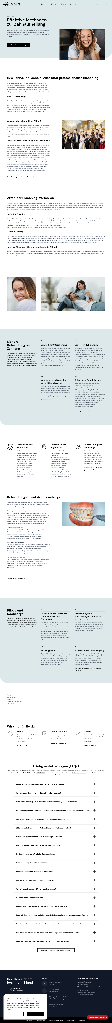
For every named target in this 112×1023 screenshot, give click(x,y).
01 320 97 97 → (22, 745)
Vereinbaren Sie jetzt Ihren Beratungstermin (56, 950)
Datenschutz (41, 1020)
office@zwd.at (53, 991)
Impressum (29, 1020)
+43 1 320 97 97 (54, 989)
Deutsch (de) (71, 1020)
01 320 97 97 (40, 773)
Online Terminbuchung (18, 45)
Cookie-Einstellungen (15, 1014)
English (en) (82, 1020)
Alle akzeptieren (35, 1014)
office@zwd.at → (90, 745)
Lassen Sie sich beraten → (16, 578)
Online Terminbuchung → (59, 743)
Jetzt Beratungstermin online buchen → (20, 177)
